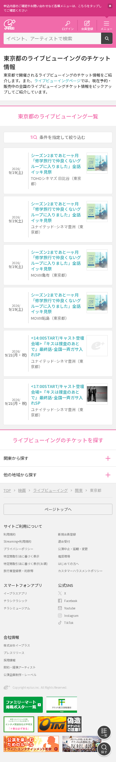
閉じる (110, 6)
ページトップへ (58, 509)
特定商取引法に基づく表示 (21, 556)
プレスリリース (14, 652)
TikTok (68, 622)
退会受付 (64, 541)
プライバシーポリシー (18, 548)
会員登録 (87, 28)
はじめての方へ (68, 563)
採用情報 (9, 660)
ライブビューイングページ (57, 80)
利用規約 (9, 534)
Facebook (70, 600)
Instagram (71, 615)
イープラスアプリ (15, 593)
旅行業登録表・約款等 (18, 570)
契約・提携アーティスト (20, 667)
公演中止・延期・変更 (73, 548)
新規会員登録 (67, 534)
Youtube (69, 608)
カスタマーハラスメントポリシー (80, 570)
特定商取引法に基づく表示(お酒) (26, 563)
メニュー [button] (106, 28)
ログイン (68, 28)
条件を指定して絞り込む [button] (62, 137)
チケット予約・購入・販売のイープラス (9, 24)
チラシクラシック (15, 600)
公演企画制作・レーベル (20, 674)
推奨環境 (64, 556)
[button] (108, 458)
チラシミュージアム (17, 608)
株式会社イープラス (17, 645)
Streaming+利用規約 (17, 541)
